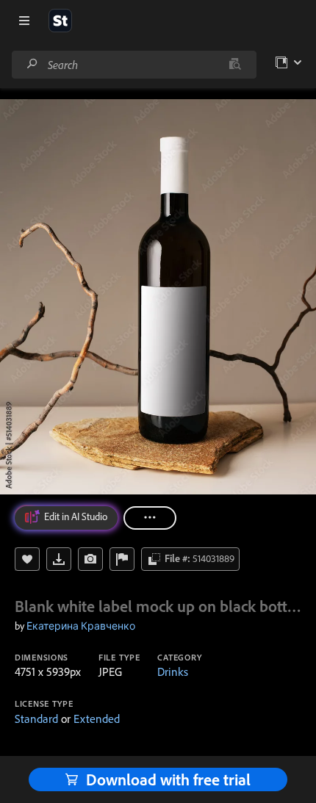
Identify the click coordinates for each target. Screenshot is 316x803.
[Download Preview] (58, 559)
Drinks (172, 671)
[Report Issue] (121, 559)
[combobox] (134, 64)
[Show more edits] (149, 518)
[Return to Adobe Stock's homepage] (60, 20)
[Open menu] (24, 20)
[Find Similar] (90, 559)
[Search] (32, 64)
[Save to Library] (27, 559)
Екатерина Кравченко (80, 626)
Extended (96, 718)
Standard (36, 718)
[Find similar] (235, 64)
